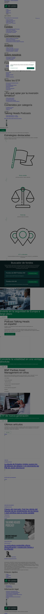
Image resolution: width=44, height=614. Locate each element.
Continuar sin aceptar (32, 62)
